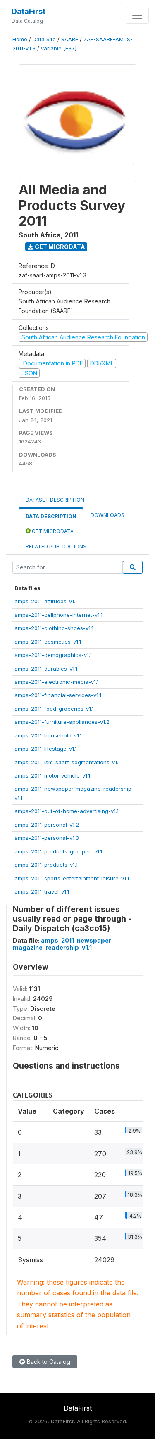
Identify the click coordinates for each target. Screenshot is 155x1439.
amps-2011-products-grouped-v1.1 (58, 851)
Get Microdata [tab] (52, 531)
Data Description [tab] (51, 516)
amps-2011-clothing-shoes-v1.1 (53, 628)
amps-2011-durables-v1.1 (45, 668)
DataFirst (28, 11)
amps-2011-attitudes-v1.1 (45, 601)
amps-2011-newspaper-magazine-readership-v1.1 (63, 944)
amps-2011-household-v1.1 (48, 735)
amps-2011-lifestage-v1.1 (45, 748)
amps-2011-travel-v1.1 (41, 891)
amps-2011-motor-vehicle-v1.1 (52, 775)
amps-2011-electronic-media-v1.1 (56, 681)
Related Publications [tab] (56, 546)
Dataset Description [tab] (55, 500)
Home (19, 39)
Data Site (44, 39)
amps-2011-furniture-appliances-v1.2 (62, 721)
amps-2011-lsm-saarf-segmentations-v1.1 (67, 762)
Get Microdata (59, 246)
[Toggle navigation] (137, 15)
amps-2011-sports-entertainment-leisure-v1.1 (71, 878)
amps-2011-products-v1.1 (46, 864)
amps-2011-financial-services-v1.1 (57, 695)
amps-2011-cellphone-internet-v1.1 (58, 615)
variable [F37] (58, 48)
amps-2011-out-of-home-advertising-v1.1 (66, 811)
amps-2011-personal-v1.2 (46, 824)
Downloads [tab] (107, 515)
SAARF (69, 39)
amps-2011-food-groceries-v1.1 (54, 708)
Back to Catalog (47, 1361)
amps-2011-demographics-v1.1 (53, 655)
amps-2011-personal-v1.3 (46, 837)
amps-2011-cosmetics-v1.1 (47, 641)
